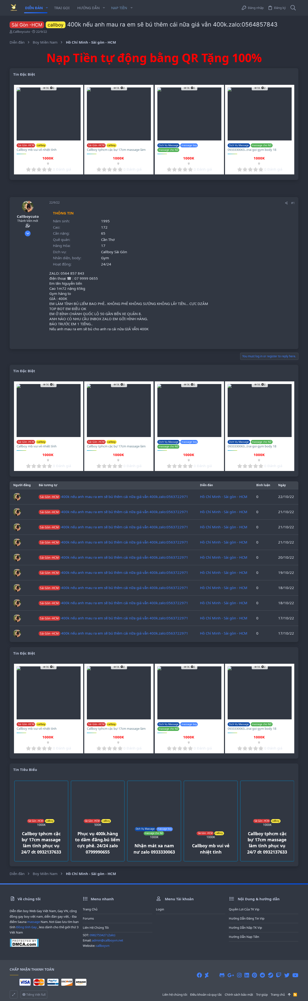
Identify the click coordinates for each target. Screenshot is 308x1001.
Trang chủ (90, 909)
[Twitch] (278, 975)
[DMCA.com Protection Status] (24, 946)
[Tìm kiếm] (293, 8)
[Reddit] (262, 975)
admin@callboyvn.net (107, 940)
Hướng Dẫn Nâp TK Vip (245, 927)
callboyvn (102, 945)
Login (160, 909)
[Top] (289, 994)
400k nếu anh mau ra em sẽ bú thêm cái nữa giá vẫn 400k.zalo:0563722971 (114, 496)
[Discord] (214, 975)
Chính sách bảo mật (239, 994)
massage (33, 922)
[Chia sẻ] (286, 203)
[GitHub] (222, 975)
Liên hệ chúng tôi (96, 927)
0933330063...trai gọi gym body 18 (252, 149)
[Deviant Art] (206, 975)
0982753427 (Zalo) (102, 935)
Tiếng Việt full (35, 994)
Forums (88, 918)
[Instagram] (239, 975)
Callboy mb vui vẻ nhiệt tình (37, 149)
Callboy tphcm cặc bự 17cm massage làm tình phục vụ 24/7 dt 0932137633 (116, 151)
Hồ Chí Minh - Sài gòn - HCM (223, 496)
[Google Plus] (230, 975)
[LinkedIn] (246, 975)
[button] (46, 7)
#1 (293, 203)
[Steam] (270, 975)
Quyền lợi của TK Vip (244, 909)
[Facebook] (199, 975)
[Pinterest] (254, 975)
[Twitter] (286, 975)
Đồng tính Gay (26, 927)
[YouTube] (295, 975)
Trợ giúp (262, 994)
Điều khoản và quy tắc (206, 994)
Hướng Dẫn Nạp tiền (244, 937)
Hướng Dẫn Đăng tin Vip (246, 918)
